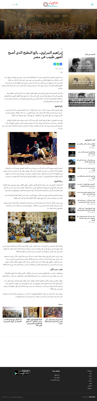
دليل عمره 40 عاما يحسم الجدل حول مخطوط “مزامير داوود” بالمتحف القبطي (86, 218)
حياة (91, 373)
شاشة (90, 381)
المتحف (90, 385)
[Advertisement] (32, 350)
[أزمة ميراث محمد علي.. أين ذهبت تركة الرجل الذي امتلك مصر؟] (53, 312)
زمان (61, 48)
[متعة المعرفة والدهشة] (54, 4)
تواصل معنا (57, 377)
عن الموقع (57, 375)
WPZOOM (92, 397)
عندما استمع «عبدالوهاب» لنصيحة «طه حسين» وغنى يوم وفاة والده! (82, 67)
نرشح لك (89, 388)
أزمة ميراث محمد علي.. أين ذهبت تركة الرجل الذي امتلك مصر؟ (54, 321)
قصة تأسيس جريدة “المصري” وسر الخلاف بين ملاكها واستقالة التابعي (82, 101)
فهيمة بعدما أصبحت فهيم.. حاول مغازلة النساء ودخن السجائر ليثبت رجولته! (82, 83)
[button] (32, 148)
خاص (61, 72)
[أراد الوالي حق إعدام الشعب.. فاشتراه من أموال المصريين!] (12, 312)
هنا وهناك (89, 371)
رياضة (90, 376)
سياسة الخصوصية (55, 380)
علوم (90, 383)
